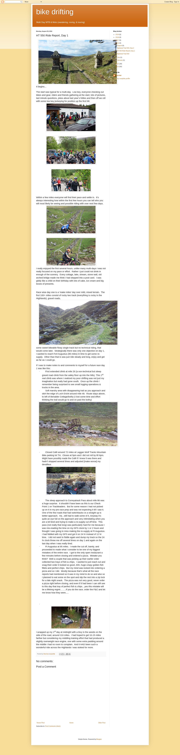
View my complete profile (121, 78)
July (118, 57)
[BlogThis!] (62, 654)
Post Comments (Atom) (52, 726)
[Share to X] (65, 654)
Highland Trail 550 (123, 54)
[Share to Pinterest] (69, 654)
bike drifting (54, 12)
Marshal (118, 75)
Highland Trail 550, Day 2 (125, 48)
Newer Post (40, 723)
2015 (117, 64)
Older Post (101, 723)
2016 (117, 43)
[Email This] (60, 654)
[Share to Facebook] (67, 654)
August (119, 45)
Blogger (99, 739)
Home (71, 723)
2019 (117, 34)
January (120, 60)
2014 (117, 66)
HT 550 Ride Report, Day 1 (126, 51)
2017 (117, 40)
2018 (117, 37)
